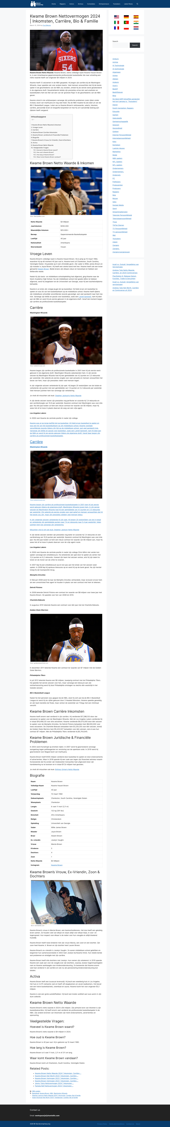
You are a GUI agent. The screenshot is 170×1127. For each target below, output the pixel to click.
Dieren (115, 105)
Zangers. (116, 249)
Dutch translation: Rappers (123, 108)
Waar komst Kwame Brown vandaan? (49, 157)
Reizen (115, 198)
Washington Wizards (60, 1093)
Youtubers (116, 4)
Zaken (115, 242)
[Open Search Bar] (137, 4)
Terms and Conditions (116, 1124)
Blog (114, 96)
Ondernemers (118, 168)
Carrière (36, 130)
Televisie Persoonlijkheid (122, 215)
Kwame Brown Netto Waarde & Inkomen (46, 125)
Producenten (118, 185)
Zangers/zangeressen (121, 252)
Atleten (115, 79)
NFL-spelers (117, 165)
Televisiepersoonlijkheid (122, 219)
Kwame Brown (56, 865)
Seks (114, 202)
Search (115, 41)
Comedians (91, 4)
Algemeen (117, 72)
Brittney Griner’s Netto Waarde (67, 769)
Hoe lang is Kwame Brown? (45, 154)
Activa (35, 143)
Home (54, 4)
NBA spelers (36, 1091)
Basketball (35, 1093)
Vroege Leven (38, 127)
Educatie (116, 111)
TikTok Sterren (118, 225)
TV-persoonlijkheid (120, 232)
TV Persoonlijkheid (120, 229)
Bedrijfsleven (118, 92)
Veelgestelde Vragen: (41, 148)
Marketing (116, 152)
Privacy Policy (102, 1124)
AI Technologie (118, 66)
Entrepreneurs (104, 4)
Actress (80, 4)
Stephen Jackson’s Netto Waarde (68, 396)
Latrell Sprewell (85, 297)
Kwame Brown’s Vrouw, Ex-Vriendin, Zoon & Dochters (51, 140)
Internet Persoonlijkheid (122, 135)
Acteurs (116, 59)
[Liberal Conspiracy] (36, 4)
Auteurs (116, 82)
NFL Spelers (117, 162)
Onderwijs (117, 175)
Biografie (36, 137)
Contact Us (130, 1124)
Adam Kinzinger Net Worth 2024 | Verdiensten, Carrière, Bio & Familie (55, 1097)
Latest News (128, 4)
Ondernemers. (118, 172)
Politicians (117, 182)
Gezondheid (117, 128)
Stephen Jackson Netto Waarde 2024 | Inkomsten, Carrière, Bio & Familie (56, 1095)
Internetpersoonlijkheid (122, 138)
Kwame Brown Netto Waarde (43, 145)
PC (114, 178)
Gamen (115, 115)
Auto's (115, 86)
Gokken (116, 132)
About (138, 1124)
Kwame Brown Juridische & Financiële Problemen (50, 135)
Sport (115, 209)
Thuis (115, 222)
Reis (114, 195)
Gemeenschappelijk (120, 122)
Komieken (116, 145)
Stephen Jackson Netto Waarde (66, 530)
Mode (115, 155)
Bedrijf (115, 89)
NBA (51, 1093)
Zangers (116, 245)
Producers (117, 188)
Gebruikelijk (117, 118)
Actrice (115, 62)
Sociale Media (118, 205)
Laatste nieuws (119, 148)
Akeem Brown (43, 269)
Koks (114, 142)
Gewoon (116, 125)
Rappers (63, 4)
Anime (115, 76)
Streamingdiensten (120, 212)
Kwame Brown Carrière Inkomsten (45, 132)
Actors (71, 4)
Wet (114, 235)
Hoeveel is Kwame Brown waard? (47, 150)
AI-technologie (118, 69)
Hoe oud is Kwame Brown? (45, 152)
